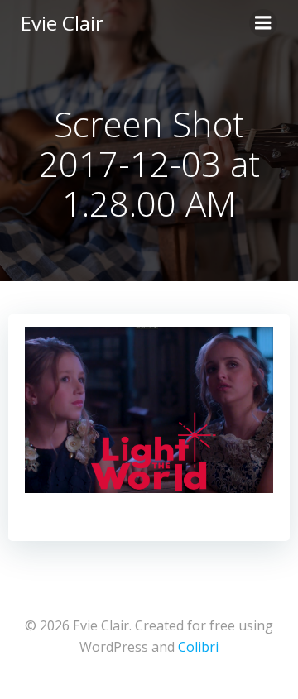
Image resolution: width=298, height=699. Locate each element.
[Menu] (263, 23)
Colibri (198, 647)
